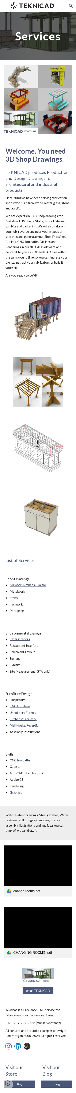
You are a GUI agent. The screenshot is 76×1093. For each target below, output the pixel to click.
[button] (5, 6)
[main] (38, 36)
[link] (38, 871)
